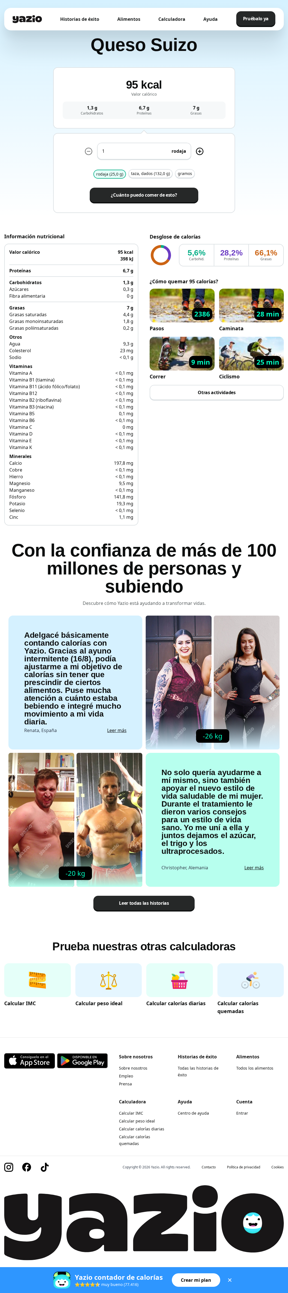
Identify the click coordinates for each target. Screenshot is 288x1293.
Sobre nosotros (133, 1068)
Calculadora (171, 19)
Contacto (209, 1167)
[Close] (230, 1280)
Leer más (117, 730)
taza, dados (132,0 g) (150, 173)
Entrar (242, 1113)
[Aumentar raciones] (200, 151)
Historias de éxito (79, 19)
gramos (185, 173)
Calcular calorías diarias (141, 1129)
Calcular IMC (131, 1113)
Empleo (126, 1076)
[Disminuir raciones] (88, 151)
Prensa (125, 1084)
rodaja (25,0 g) (109, 174)
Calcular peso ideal (137, 1121)
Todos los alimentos (254, 1068)
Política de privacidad (243, 1167)
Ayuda (210, 19)
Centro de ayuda (193, 1113)
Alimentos (128, 19)
